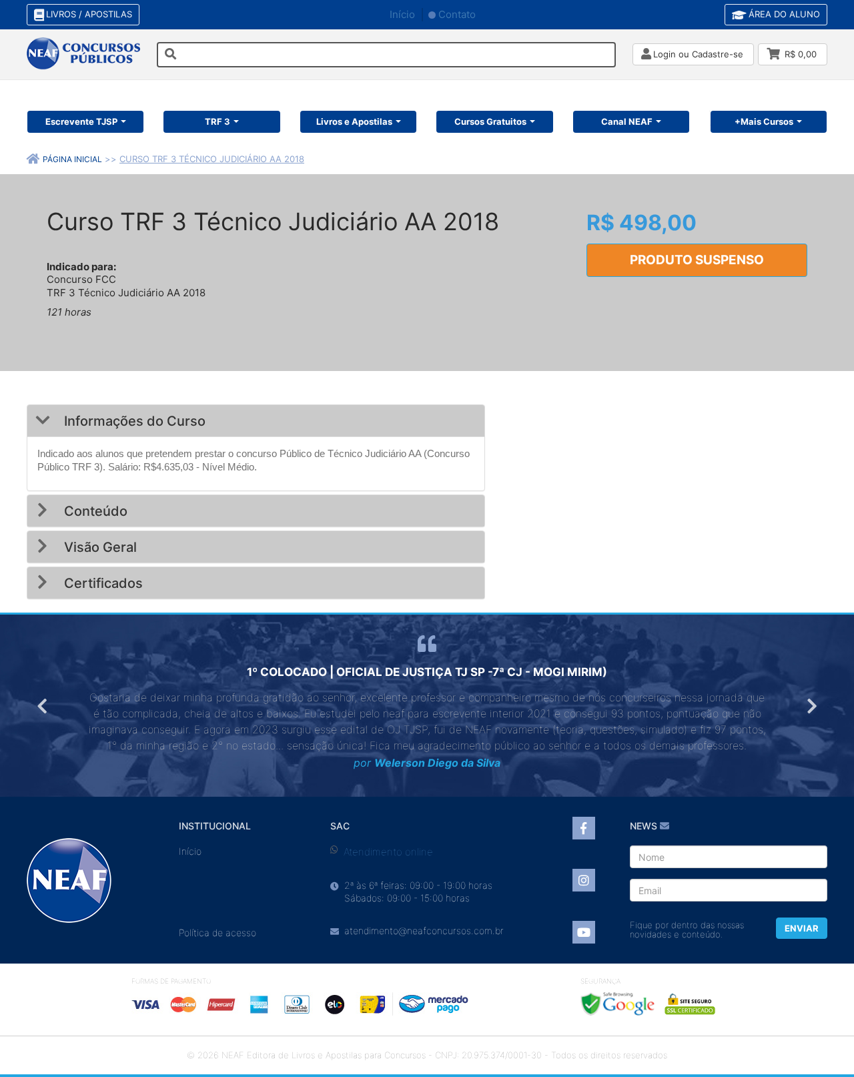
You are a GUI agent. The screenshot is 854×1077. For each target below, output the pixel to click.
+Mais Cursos (764, 121)
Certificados (102, 583)
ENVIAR (802, 928)
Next (810, 706)
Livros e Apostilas (354, 121)
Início (402, 14)
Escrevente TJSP (81, 121)
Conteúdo (94, 511)
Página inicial (72, 159)
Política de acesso (217, 932)
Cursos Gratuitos (490, 121)
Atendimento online (388, 851)
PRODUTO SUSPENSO (697, 260)
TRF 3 (217, 121)
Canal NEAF (627, 121)
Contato (457, 14)
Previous (43, 706)
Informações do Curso (133, 421)
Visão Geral (99, 547)
